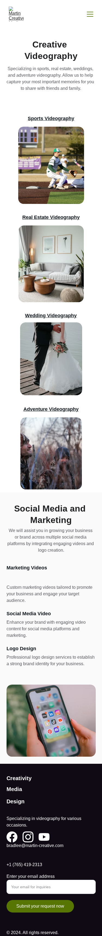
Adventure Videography (51, 409)
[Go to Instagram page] (28, 836)
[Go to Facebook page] (12, 836)
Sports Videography (51, 118)
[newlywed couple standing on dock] (51, 358)
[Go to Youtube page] (44, 836)
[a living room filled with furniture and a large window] (51, 263)
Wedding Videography (51, 315)
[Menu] (90, 14)
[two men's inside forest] (51, 453)
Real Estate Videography (51, 217)
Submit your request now (40, 906)
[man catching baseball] (51, 165)
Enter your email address (31, 876)
